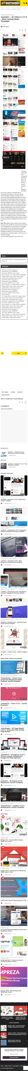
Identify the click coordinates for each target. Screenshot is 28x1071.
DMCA (2, 1065)
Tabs (17, 898)
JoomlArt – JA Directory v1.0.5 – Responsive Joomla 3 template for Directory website (13, 530)
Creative (11, 837)
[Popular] (3, 816)
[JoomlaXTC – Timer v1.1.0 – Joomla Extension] (14, 693)
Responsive (22, 496)
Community (12, 619)
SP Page (8, 726)
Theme (7, 868)
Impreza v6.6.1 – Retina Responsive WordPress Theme (11, 991)
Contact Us (22, 1065)
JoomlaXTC (17, 701)
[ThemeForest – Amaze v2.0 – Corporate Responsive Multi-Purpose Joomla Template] (14, 667)
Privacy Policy (8, 1065)
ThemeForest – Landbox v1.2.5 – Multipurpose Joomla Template (13, 806)
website (7, 528)
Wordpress (3, 837)
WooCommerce (22, 898)
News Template (5, 394)
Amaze (11, 675)
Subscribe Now (14, 1057)
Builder (11, 725)
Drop (17, 725)
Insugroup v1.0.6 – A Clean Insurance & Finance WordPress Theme (12, 960)
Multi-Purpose (17, 837)
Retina (17, 988)
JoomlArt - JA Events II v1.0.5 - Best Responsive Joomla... (17, 464)
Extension (12, 701)
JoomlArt (19, 392)
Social (24, 619)
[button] (24, 3)
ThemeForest (13, 676)
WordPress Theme (4, 838)
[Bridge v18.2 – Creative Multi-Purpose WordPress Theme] (14, 826)
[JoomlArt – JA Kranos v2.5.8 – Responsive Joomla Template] (14, 485)
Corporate (15, 675)
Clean (7, 957)
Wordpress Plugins (5, 898)
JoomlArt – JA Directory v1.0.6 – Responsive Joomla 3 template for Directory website (13, 592)
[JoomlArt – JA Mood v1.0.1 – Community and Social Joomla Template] (14, 608)
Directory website (14, 588)
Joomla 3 (3, 589)
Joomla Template (13, 802)
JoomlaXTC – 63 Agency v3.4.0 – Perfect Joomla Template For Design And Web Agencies (13, 756)
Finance (11, 957)
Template (3, 497)
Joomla (20, 675)
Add (10, 898)
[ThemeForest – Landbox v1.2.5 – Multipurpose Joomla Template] (14, 795)
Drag (14, 725)
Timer (21, 701)
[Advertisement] (11, 180)
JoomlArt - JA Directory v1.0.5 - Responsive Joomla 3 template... (16, 452)
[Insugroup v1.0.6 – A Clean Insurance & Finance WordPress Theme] (14, 946)
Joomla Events (4, 559)
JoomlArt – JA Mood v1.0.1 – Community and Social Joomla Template (13, 623)
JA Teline (13, 392)
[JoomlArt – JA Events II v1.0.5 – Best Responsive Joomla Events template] (14, 547)
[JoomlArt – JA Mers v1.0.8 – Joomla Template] (14, 639)
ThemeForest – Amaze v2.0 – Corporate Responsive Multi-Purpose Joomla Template (12, 679)
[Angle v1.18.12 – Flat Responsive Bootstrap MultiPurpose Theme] (14, 857)
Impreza (7, 988)
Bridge (7, 837)
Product (13, 898)
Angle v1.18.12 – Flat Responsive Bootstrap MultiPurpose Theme (13, 871)
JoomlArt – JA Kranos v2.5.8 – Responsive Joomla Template (13, 500)
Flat (15, 867)
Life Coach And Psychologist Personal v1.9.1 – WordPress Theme (14, 930)
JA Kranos (12, 496)
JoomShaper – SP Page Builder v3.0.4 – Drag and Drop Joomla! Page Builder (12, 729)
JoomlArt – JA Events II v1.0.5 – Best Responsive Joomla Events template (11, 561)
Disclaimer (15, 1065)
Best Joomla (5, 392)
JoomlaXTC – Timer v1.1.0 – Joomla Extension (14, 704)
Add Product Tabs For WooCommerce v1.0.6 (13, 900)
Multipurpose (3, 803)
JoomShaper (3, 726)
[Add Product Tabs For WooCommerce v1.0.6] (14, 887)
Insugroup (15, 957)
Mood (21, 619)
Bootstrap (11, 867)
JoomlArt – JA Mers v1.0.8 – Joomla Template (14, 652)
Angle (7, 867)
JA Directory (17, 527)
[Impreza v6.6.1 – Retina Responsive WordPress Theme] (14, 977)
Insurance (20, 957)
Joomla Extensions (7, 15)
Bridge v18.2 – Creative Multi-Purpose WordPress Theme (12, 840)
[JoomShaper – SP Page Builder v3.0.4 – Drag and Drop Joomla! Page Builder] (14, 717)
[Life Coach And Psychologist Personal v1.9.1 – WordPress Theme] (14, 916)
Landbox (19, 802)
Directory (12, 527)
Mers (16, 650)
